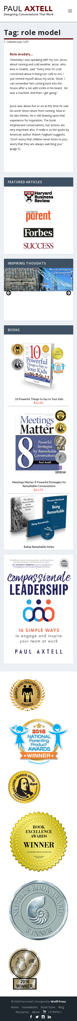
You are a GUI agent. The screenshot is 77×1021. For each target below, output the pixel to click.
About (36, 1012)
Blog (61, 1007)
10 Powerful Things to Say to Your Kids (39, 399)
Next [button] (68, 293)
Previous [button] (9, 293)
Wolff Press (58, 1001)
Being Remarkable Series (39, 546)
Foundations (30, 1007)
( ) (54, 1012)
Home (15, 1007)
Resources (22, 1012)
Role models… (21, 54)
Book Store (48, 1007)
